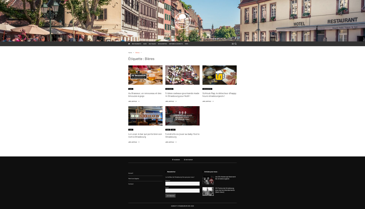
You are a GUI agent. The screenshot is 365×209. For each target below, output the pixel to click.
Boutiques (152, 44)
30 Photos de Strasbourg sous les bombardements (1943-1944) (225, 190)
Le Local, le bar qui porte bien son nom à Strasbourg (145, 135)
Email (167, 187)
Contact (131, 184)
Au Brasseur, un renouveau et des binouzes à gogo (144, 94)
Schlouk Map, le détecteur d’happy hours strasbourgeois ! (219, 94)
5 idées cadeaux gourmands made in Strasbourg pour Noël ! (182, 94)
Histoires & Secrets (176, 44)
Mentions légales (133, 178)
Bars (145, 44)
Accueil (130, 173)
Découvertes (162, 44)
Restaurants (136, 44)
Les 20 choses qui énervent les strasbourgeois (225, 178)
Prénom (167, 180)
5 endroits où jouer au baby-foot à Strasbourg (182, 135)
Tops (186, 44)
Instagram (189, 159)
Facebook (176, 159)
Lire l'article (132, 101)
